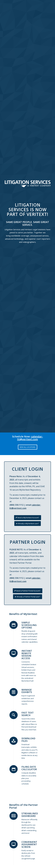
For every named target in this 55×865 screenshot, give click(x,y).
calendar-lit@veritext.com (30, 438)
